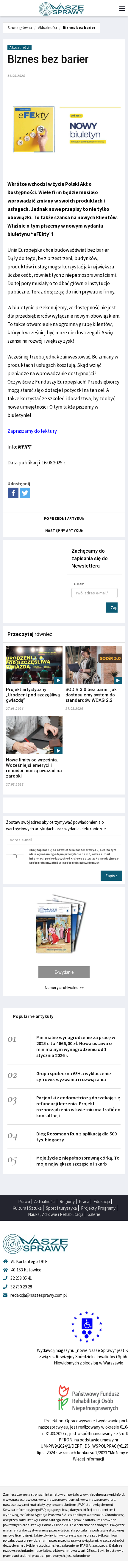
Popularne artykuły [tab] (33, 1016)
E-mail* (79, 584)
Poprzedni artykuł (64, 518)
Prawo (24, 1201)
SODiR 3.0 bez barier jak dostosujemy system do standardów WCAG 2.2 (91, 695)
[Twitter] (25, 493)
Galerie (94, 1214)
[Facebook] (13, 493)
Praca (84, 1201)
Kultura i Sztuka (27, 1208)
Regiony (67, 1201)
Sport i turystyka (61, 1208)
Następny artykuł (64, 530)
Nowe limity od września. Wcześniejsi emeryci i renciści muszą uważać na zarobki (34, 768)
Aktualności (47, 27)
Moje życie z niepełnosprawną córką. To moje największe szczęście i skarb (78, 1161)
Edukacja (101, 1201)
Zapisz (114, 607)
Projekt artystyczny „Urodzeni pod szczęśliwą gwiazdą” (33, 695)
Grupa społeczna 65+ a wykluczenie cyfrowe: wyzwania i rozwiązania (73, 1076)
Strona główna (20, 27)
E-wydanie (64, 972)
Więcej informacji (88, 1459)
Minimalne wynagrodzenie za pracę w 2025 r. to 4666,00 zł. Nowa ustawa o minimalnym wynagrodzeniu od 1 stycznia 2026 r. (75, 1046)
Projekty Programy (98, 1208)
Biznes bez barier (79, 27)
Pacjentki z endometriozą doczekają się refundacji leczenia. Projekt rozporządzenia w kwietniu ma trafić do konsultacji (78, 1106)
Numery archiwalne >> (64, 987)
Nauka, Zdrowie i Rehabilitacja (55, 1214)
